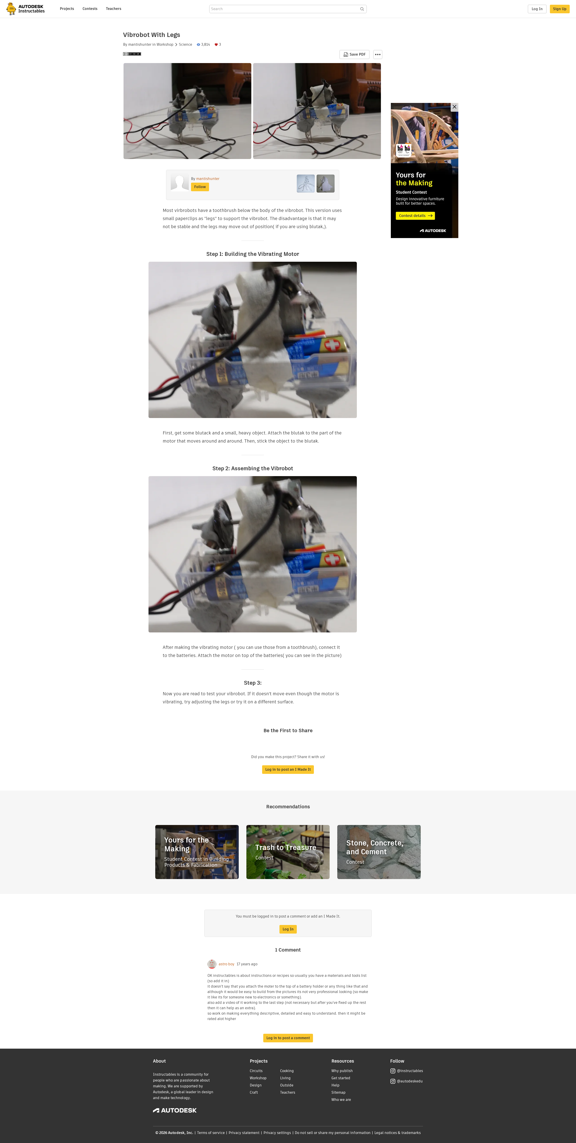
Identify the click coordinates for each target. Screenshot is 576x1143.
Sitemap (338, 1092)
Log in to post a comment (288, 1038)
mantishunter (139, 44)
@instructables (410, 1070)
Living (285, 1078)
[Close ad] (454, 107)
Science (185, 44)
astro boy (226, 964)
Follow (200, 186)
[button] (377, 54)
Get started (340, 1078)
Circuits (256, 1070)
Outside (286, 1085)
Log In (537, 8)
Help (335, 1085)
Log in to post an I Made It (288, 769)
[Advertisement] (424, 170)
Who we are (341, 1099)
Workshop (165, 44)
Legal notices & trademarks (397, 1132)
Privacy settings (277, 1132)
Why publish (342, 1070)
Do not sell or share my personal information (332, 1132)
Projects (67, 8)
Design (256, 1085)
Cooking (287, 1070)
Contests (90, 8)
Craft (254, 1092)
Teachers (113, 8)
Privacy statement (244, 1132)
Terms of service (211, 1132)
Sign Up (560, 8)
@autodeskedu (410, 1081)
